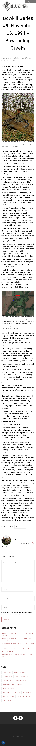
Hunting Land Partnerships (11, 692)
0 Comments (5, 60)
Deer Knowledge (21, 680)
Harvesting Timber (8, 688)
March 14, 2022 (6, 58)
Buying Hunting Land (21, 676)
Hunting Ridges (27, 692)
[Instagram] (20, 718)
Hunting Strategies (8, 696)
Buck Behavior (7, 676)
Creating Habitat (8, 680)
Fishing (19, 684)
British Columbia (19, 673)
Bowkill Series (26, 58)
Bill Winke (16, 58)
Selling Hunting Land (24, 696)
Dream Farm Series (8, 684)
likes (14, 60)
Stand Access (7, 700)
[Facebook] (15, 718)
